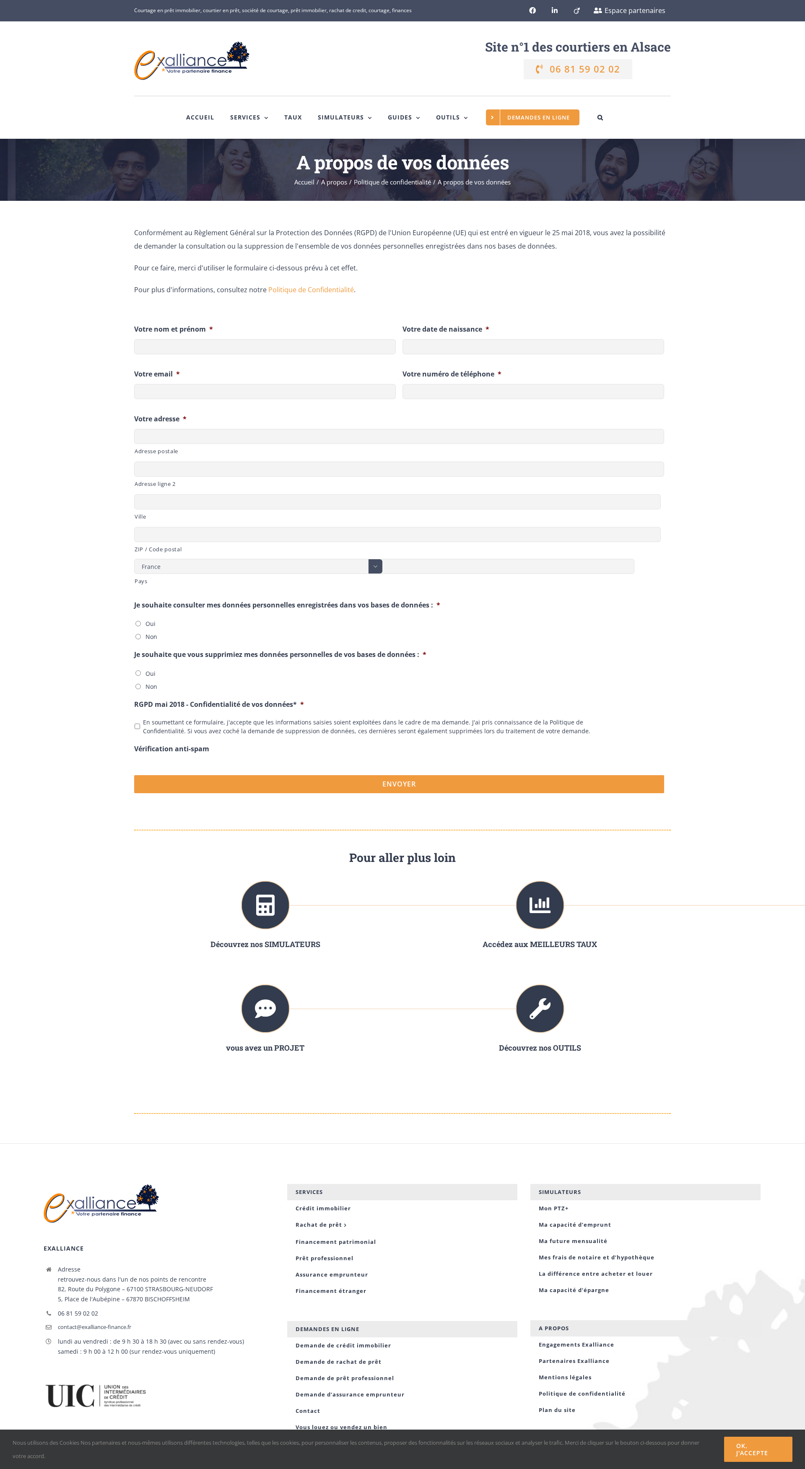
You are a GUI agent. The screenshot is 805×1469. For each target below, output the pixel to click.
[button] (600, 117)
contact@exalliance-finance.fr (94, 1327)
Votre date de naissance (445, 329)
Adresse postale (156, 451)
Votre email (157, 374)
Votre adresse (160, 419)
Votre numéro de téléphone (451, 374)
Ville (140, 516)
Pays (141, 581)
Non (151, 637)
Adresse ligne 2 (155, 484)
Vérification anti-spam (171, 749)
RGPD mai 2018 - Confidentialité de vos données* (219, 704)
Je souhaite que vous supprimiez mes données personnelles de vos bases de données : (280, 654)
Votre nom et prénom (173, 329)
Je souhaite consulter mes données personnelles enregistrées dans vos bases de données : (287, 605)
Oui (150, 624)
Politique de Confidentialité (311, 289)
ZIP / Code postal (158, 549)
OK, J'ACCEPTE (752, 1449)
